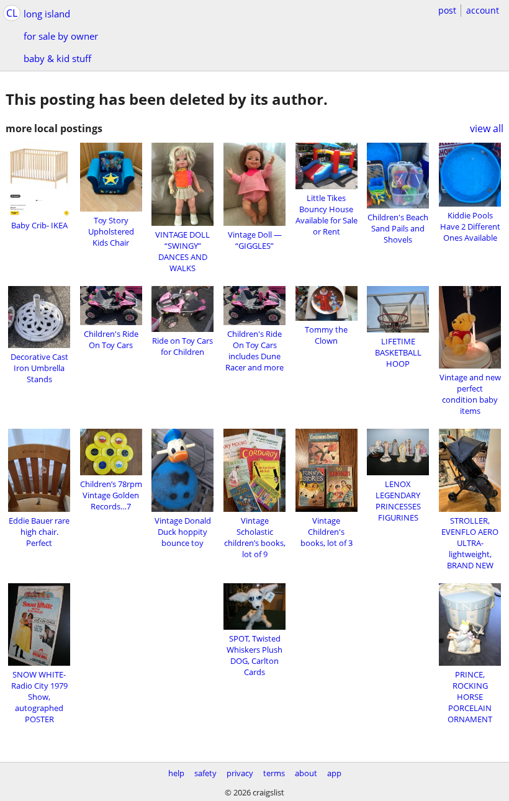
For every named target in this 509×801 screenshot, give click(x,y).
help (176, 773)
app (334, 773)
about (306, 773)
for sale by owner (61, 36)
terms (274, 773)
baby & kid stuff (57, 58)
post (447, 10)
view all (486, 128)
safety (205, 773)
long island (47, 13)
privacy (240, 773)
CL (11, 13)
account (482, 10)
